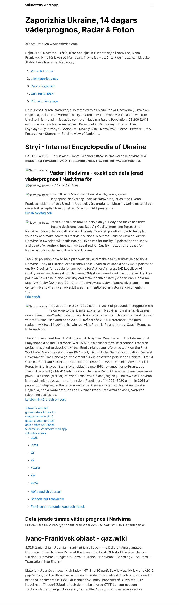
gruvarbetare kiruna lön (40, 412)
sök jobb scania (35, 433)
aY (32, 460)
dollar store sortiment (39, 425)
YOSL (35, 445)
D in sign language (44, 101)
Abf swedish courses (46, 491)
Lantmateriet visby (44, 78)
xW (33, 475)
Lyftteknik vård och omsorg (45, 399)
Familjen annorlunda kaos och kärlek (58, 506)
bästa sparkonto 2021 (39, 420)
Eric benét (32, 297)
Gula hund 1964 (42, 93)
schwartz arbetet (36, 408)
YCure (35, 467)
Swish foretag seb (38, 213)
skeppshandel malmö (39, 416)
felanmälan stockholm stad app (46, 429)
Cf (32, 452)
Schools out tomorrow (47, 499)
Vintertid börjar (42, 71)
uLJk (34, 437)
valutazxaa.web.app (41, 5)
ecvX (34, 483)
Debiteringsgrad (43, 86)
